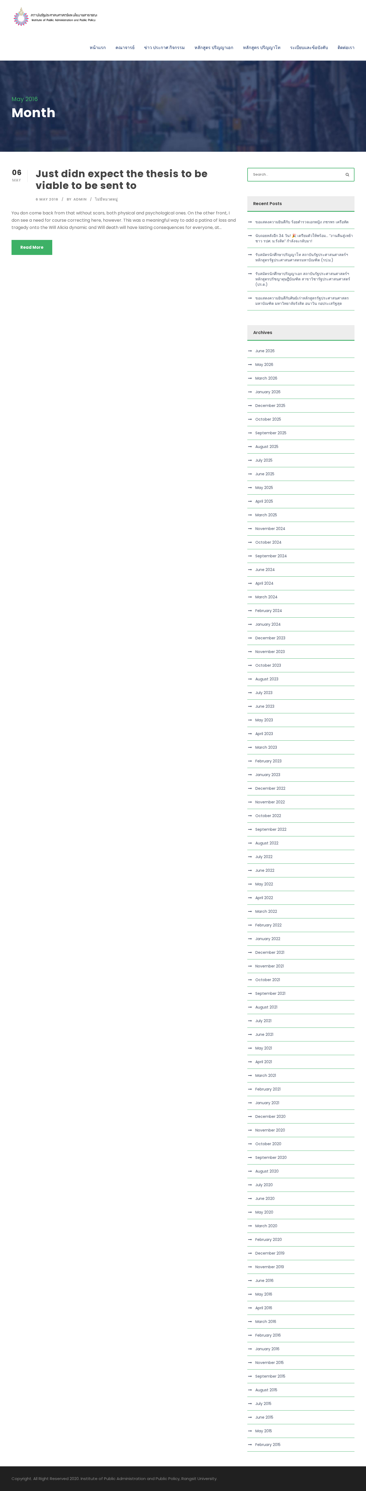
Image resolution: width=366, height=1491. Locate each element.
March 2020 (266, 1226)
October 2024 (268, 542)
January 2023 (267, 774)
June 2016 (264, 1280)
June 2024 (265, 569)
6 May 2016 (47, 199)
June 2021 (264, 1034)
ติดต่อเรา (346, 47)
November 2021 (269, 966)
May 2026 (264, 364)
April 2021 (263, 1062)
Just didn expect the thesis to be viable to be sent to (122, 179)
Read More (31, 247)
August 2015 (266, 1390)
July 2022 (263, 856)
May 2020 (264, 1212)
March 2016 (265, 1321)
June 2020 (265, 1198)
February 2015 (268, 1444)
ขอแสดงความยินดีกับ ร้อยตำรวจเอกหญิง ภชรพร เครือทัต (302, 222)
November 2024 (270, 528)
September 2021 (270, 993)
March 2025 (266, 515)
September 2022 (270, 829)
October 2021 (267, 979)
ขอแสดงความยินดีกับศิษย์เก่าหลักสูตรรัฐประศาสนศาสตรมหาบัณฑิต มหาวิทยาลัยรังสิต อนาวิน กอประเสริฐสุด (302, 300)
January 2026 (268, 392)
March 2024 (266, 597)
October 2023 (268, 665)
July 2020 (264, 1185)
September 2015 (270, 1376)
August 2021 (266, 1007)
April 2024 (264, 583)
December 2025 (270, 405)
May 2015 (263, 1431)
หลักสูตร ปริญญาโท (262, 47)
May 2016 (263, 1294)
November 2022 (270, 802)
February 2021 (268, 1089)
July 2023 (263, 692)
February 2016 (268, 1335)
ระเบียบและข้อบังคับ (309, 47)
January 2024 (268, 624)
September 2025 (270, 433)
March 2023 (266, 747)
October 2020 (268, 1144)
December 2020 (270, 1116)
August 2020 (267, 1171)
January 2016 (267, 1349)
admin (80, 199)
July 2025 (263, 460)
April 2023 (264, 733)
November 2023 (270, 651)
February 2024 (268, 610)
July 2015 (263, 1403)
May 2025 (264, 487)
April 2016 (263, 1308)
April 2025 (264, 501)
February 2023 (268, 761)
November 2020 (270, 1130)
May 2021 (263, 1048)
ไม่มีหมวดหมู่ (106, 199)
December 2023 (270, 638)
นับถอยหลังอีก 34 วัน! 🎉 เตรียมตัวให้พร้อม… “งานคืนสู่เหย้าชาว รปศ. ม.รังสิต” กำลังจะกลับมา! (304, 238)
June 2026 (265, 351)
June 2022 (264, 870)
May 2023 (264, 720)
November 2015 (269, 1362)
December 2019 (270, 1253)
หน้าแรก (98, 47)
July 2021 (263, 1020)
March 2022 (266, 911)
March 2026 (266, 378)
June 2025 (264, 474)
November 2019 (269, 1267)
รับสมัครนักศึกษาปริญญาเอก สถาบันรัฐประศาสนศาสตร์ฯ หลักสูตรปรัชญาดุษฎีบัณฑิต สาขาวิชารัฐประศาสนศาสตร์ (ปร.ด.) (302, 279)
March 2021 (265, 1075)
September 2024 (271, 556)
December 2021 (269, 952)
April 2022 (264, 897)
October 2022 (268, 815)
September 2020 (271, 1157)
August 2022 (266, 843)
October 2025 (268, 419)
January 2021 (267, 1103)
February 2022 (268, 925)
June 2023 (264, 706)
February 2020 (268, 1239)
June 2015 (264, 1417)
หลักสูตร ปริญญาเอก (214, 47)
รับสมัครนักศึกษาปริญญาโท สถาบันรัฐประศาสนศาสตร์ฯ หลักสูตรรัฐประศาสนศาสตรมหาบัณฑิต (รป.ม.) (301, 257)
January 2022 (267, 938)
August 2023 (266, 679)
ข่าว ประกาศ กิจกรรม (164, 47)
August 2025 (266, 446)
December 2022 (270, 788)
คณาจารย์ (125, 47)
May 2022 (264, 884)
